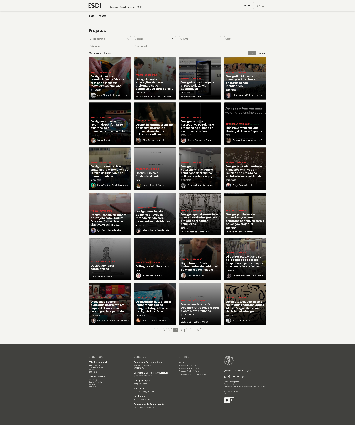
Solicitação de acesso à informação (192, 374)
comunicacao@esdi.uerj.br (144, 407)
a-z (251, 53)
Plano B (240, 382)
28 (198, 330)
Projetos (102, 16)
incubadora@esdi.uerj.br (143, 399)
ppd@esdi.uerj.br (140, 384)
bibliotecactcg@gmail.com (144, 392)
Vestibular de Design (186, 365)
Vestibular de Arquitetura (188, 368)
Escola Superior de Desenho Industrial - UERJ (123, 7)
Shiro (235, 384)
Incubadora (183, 362)
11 (182, 330)
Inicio (91, 16)
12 (188, 330)
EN (238, 6)
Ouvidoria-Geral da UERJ (188, 371)
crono (262, 53)
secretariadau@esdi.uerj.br (144, 376)
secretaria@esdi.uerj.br (142, 365)
